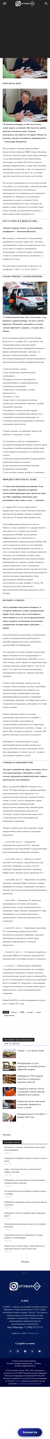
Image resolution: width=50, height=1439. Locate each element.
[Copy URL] (36, 1026)
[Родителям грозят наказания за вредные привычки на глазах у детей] (9, 1104)
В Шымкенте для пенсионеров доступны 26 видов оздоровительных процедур (24, 1181)
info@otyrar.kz (33, 1333)
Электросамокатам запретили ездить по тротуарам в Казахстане (25, 1225)
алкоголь (14, 1012)
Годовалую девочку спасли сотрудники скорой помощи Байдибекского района (31, 1091)
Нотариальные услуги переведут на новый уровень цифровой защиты (31, 1066)
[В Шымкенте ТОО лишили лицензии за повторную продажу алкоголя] (9, 1079)
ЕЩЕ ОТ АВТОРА (11, 1044)
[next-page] (8, 1126)
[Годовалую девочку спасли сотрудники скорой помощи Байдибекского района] (9, 1091)
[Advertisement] (25, 33)
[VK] (17, 1026)
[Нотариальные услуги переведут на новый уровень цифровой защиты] (9, 1066)
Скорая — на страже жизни (30, 1050)
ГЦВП (22, 1012)
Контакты (38, 1363)
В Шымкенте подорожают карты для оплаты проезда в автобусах (25, 1203)
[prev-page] (4, 1126)
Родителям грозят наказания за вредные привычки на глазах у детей (31, 1104)
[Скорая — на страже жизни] (9, 1053)
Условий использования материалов (29, 1384)
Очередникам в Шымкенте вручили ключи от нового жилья (25, 1159)
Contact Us (30, 1432)
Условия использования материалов (24, 1361)
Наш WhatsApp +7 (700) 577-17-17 (25, 1327)
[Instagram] (18, 1351)
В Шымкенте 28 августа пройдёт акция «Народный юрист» (24, 1214)
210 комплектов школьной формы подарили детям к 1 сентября (25, 1192)
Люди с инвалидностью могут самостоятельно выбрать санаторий (22, 1170)
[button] (4, 3)
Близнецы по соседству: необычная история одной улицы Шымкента (24, 1148)
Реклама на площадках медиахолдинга (20, 1363)
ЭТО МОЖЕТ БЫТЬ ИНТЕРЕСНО (18, 1040)
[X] (30, 1026)
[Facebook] (23, 1026)
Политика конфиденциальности (25, 1366)
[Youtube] (39, 1351)
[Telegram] (11, 1026)
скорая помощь (9, 1015)
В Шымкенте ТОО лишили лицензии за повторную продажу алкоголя (30, 1079)
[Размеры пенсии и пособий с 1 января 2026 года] (9, 1117)
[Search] (46, 3)
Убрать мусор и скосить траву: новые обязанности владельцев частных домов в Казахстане (24, 1247)
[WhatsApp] (5, 1026)
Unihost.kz (17, 1381)
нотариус (30, 1012)
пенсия (38, 1012)
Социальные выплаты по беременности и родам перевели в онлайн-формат (23, 1236)
